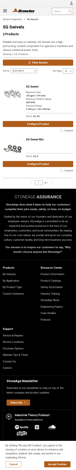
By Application (11, 280)
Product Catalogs (51, 280)
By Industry (9, 274)
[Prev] (31, 182)
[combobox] (62, 11)
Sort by (6, 71)
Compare (68, 130)
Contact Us (9, 361)
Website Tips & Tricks (15, 355)
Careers (7, 367)
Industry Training (50, 293)
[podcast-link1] (37, 428)
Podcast (45, 319)
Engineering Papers (52, 306)
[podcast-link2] (52, 428)
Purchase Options (13, 348)
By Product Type (12, 287)
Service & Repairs (13, 335)
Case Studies (48, 313)
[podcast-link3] (22, 434)
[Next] (50, 182)
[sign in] (71, 3)
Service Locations (13, 342)
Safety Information (52, 287)
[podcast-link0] (22, 428)
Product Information (52, 274)
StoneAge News (50, 300)
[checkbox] (61, 130)
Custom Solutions (13, 293)
